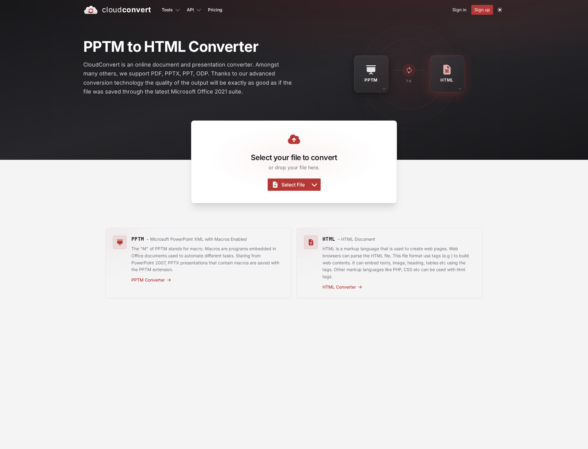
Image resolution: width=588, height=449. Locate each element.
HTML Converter (339, 287)
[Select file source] (314, 184)
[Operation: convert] (409, 70)
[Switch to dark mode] (500, 10)
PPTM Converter (148, 279)
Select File (293, 185)
